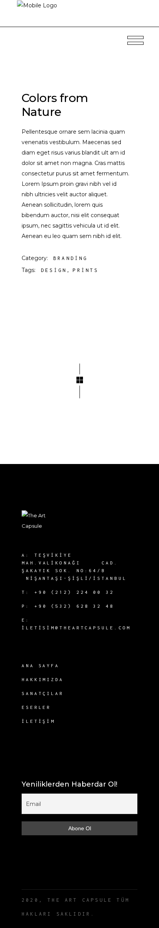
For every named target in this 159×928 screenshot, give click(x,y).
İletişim (38, 721)
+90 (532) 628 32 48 (74, 605)
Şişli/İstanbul (97, 578)
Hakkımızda (43, 679)
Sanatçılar (43, 693)
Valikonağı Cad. (78, 562)
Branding (70, 258)
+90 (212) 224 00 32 (74, 592)
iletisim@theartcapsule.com (76, 627)
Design (54, 270)
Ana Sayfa (40, 665)
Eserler (36, 707)
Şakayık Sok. (47, 570)
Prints (85, 270)
